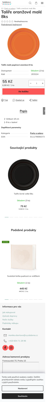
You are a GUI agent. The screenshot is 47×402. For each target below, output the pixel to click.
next (44, 171)
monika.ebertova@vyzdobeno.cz (23, 335)
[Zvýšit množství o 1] (42, 83)
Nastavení (22, 388)
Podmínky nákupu (10, 323)
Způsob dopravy (9, 316)
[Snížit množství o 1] (30, 83)
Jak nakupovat (8, 312)
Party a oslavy (36, 133)
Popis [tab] (23, 111)
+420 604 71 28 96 (17, 341)
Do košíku (23, 91)
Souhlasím (22, 396)
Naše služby (7, 319)
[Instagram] (11, 348)
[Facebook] (5, 348)
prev (2, 171)
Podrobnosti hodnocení (11, 24)
